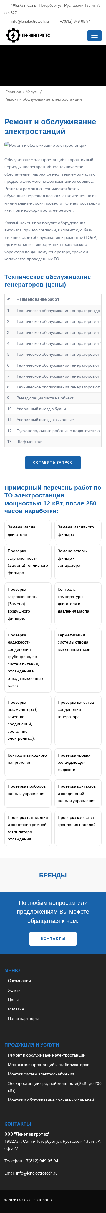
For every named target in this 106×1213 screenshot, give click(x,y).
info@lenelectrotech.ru (30, 21)
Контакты (53, 938)
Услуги (14, 990)
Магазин (16, 1009)
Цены (13, 999)
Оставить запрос (53, 463)
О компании (19, 980)
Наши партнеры (23, 1018)
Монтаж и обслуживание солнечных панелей (51, 1100)
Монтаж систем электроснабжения (41, 1074)
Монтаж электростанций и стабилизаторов (48, 1064)
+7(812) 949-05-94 (75, 21)
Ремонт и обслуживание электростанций (46, 1055)
